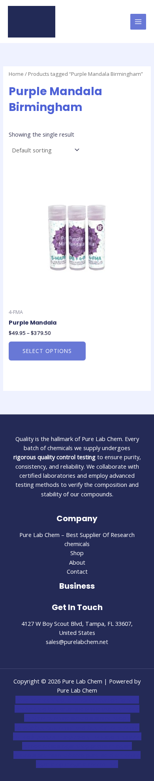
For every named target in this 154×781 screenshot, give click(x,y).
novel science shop (39, 700)
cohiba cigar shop (66, 746)
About (77, 562)
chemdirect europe (93, 700)
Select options (47, 351)
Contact (77, 571)
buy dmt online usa (60, 727)
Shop (77, 553)
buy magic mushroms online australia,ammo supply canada (77, 718)
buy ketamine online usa (79, 709)
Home (16, 73)
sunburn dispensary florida (73, 736)
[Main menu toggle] (138, 22)
